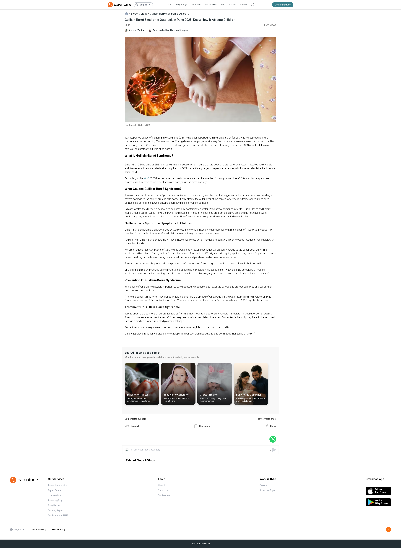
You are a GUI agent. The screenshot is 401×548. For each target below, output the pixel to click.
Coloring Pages (55, 510)
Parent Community (57, 485)
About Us (162, 485)
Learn (223, 4)
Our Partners (164, 495)
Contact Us (163, 490)
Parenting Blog (55, 500)
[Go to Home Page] (119, 5)
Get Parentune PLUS (58, 515)
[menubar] (145, 4)
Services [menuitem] (232, 5)
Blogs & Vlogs (181, 4)
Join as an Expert (268, 490)
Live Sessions (54, 495)
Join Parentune (283, 4)
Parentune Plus (211, 4)
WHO (146, 178)
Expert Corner (55, 490)
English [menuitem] (144, 4)
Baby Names (54, 505)
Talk (169, 4)
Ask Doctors (196, 4)
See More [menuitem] (243, 5)
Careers (263, 485)
